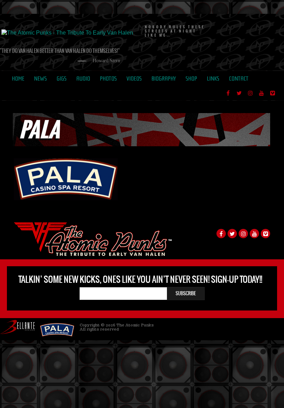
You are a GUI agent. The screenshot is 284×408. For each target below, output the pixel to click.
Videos (134, 78)
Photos (108, 78)
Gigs (61, 78)
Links (213, 78)
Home (18, 78)
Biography (163, 78)
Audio (83, 78)
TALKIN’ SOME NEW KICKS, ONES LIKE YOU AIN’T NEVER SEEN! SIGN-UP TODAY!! (140, 279)
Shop (191, 78)
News (40, 78)
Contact (238, 78)
